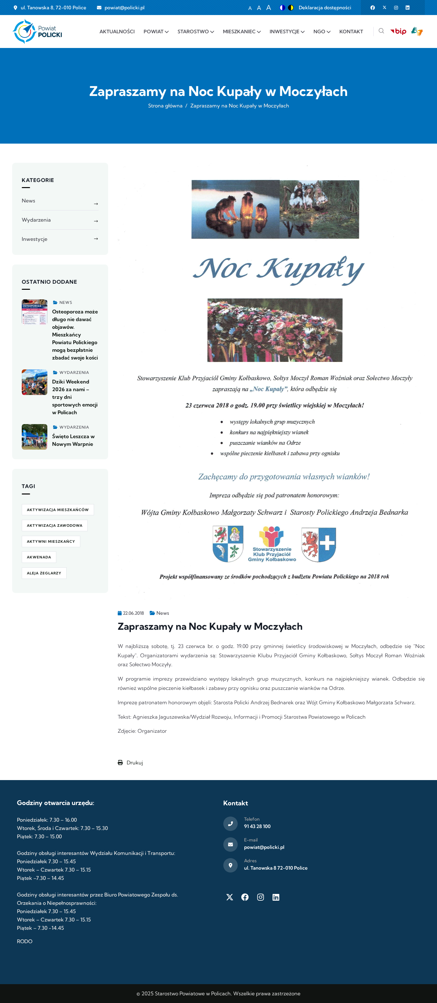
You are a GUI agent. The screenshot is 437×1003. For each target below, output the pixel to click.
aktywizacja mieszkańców (58, 510)
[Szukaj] (381, 31)
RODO (24, 941)
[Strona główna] (37, 31)
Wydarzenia (36, 220)
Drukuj (134, 762)
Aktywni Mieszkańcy (51, 541)
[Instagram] (260, 897)
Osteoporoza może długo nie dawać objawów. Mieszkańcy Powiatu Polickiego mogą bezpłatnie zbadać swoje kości (75, 334)
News (162, 613)
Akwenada (39, 557)
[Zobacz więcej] (34, 312)
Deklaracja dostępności (325, 7)
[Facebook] (245, 897)
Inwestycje (34, 239)
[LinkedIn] (275, 897)
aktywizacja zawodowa (55, 525)
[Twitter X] (229, 897)
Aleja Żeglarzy (44, 573)
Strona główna (165, 105)
